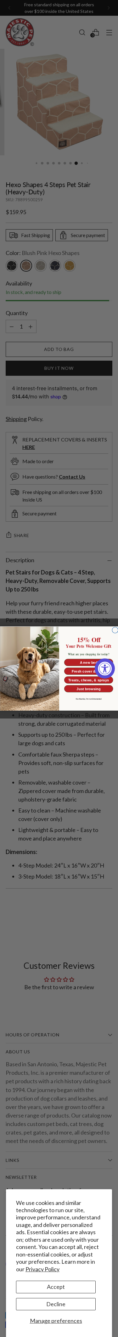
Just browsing (88, 689)
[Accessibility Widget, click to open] (105, 668)
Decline (55, 1304)
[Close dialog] (115, 630)
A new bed (88, 662)
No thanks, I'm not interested (88, 699)
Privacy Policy (42, 1269)
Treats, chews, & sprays (88, 680)
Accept (56, 1286)
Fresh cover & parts (88, 671)
